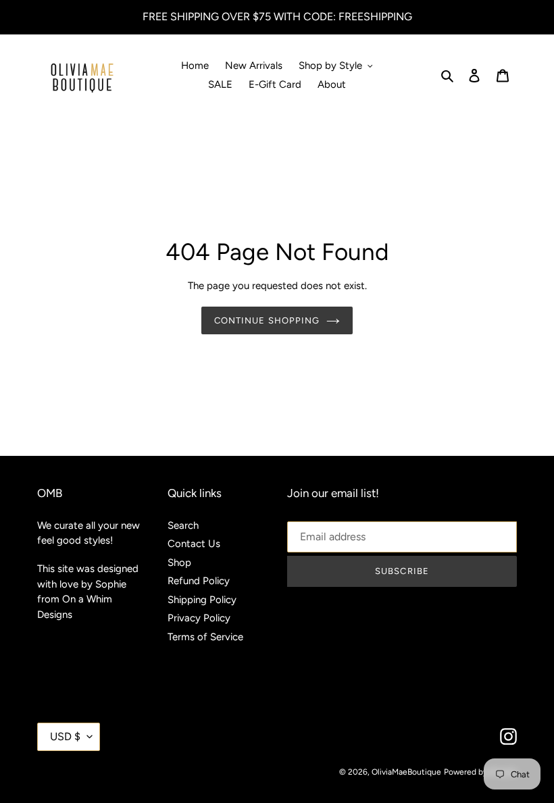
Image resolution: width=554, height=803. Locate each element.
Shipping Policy (202, 600)
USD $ (65, 736)
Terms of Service (205, 637)
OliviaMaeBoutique (406, 772)
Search (183, 525)
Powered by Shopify (480, 772)
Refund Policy (199, 581)
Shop (179, 562)
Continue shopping (267, 320)
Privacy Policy (199, 618)
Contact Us (194, 544)
